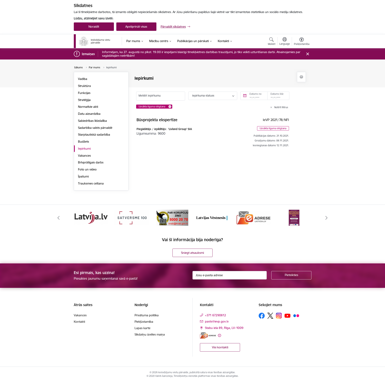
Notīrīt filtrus (281, 107)
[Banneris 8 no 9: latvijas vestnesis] (213, 217)
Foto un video (87, 169)
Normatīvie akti (88, 107)
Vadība (82, 79)
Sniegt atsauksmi (192, 253)
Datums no (255, 93)
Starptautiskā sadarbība (94, 134)
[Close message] (307, 54)
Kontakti (79, 322)
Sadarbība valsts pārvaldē (95, 128)
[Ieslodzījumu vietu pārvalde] (94, 41)
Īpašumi (83, 176)
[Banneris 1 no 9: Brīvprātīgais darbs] (294, 217)
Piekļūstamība (144, 322)
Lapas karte (142, 328)
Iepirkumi (84, 148)
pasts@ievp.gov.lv (217, 321)
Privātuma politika (147, 315)
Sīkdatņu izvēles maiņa (150, 334)
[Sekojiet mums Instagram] (279, 316)
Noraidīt (93, 26)
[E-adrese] (208, 335)
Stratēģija (84, 100)
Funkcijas (84, 93)
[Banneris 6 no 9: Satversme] (131, 217)
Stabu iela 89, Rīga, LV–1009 (224, 328)
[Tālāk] (326, 218)
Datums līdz (277, 93)
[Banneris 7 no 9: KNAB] (172, 217)
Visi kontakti (220, 347)
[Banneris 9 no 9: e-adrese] (253, 217)
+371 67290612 (215, 315)
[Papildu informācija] (219, 335)
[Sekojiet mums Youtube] (288, 315)
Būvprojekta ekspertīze (157, 119)
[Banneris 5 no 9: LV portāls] (91, 217)
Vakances (84, 155)
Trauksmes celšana (91, 183)
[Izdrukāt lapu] (301, 77)
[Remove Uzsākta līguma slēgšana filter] (169, 106)
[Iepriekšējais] (58, 218)
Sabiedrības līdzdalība (92, 121)
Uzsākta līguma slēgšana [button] (273, 128)
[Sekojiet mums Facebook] (262, 316)
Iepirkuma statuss (203, 95)
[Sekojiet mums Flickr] (296, 315)
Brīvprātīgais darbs (90, 162)
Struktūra (84, 86)
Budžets (83, 141)
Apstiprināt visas (136, 26)
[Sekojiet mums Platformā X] (270, 316)
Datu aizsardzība (89, 114)
